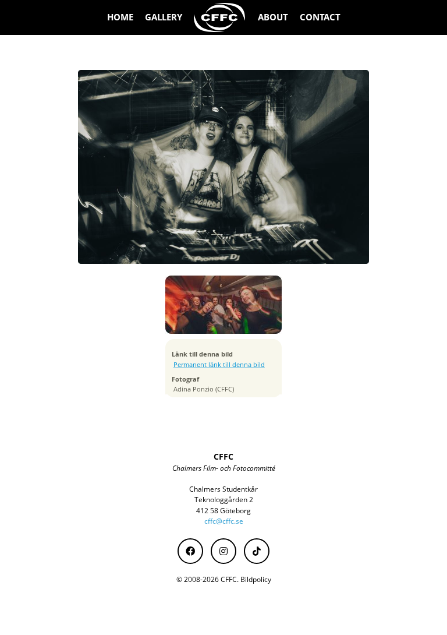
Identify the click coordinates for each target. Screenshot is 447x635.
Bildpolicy (255, 579)
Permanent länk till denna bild (219, 365)
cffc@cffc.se (223, 521)
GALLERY (163, 17)
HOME (120, 17)
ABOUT (273, 17)
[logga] (220, 17)
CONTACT (320, 17)
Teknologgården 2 (223, 500)
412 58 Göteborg (223, 511)
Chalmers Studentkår (223, 489)
